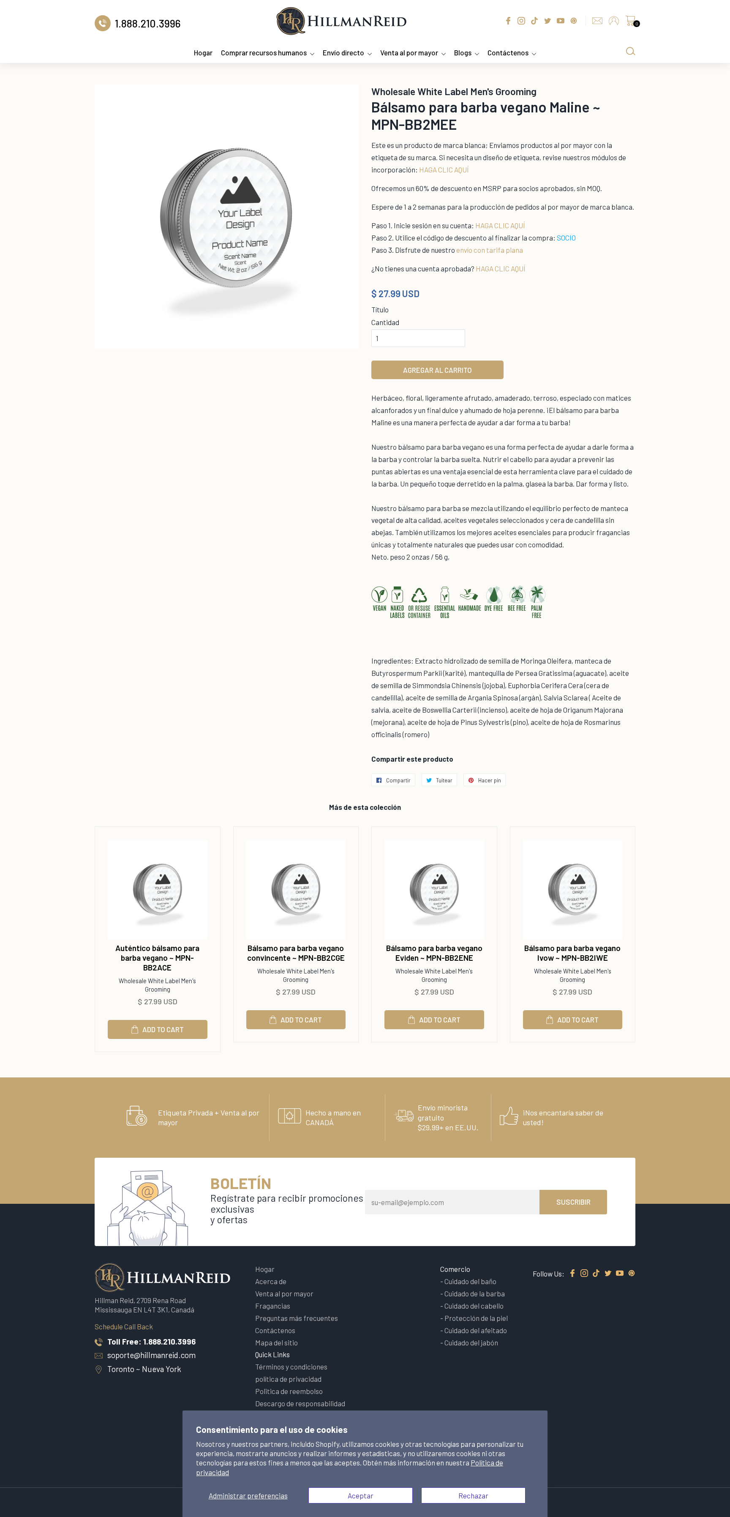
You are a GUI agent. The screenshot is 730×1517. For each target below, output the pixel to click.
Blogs (462, 52)
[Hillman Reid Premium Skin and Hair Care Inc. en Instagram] (584, 1273)
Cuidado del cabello (474, 1305)
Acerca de (270, 1281)
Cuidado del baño (470, 1281)
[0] (630, 23)
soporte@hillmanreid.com (151, 1355)
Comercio (455, 1269)
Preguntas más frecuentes (296, 1318)
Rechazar (473, 1495)
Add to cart (163, 1029)
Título (380, 309)
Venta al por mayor (409, 52)
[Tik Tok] (596, 1273)
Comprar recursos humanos (264, 52)
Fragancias (272, 1305)
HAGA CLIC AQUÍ (444, 169)
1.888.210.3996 (169, 1341)
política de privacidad (288, 1379)
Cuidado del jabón (471, 1342)
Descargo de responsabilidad (300, 1403)
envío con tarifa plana (489, 250)
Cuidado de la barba (474, 1293)
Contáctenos (508, 52)
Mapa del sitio (276, 1342)
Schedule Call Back (124, 1326)
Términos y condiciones (291, 1366)
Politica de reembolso (289, 1391)
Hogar (203, 52)
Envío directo (343, 52)
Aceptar (360, 1495)
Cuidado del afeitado (475, 1330)
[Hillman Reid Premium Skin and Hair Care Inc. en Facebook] (572, 1273)
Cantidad (385, 322)
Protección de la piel (476, 1318)
